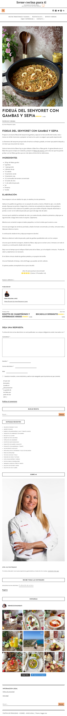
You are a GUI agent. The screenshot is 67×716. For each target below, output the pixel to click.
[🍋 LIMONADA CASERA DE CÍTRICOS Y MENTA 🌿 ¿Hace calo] (12, 641)
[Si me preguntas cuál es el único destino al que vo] (33, 641)
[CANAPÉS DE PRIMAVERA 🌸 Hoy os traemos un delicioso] (54, 662)
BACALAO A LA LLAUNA (9, 435)
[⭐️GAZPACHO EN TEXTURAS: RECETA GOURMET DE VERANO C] (54, 620)
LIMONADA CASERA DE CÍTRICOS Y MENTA (13, 463)
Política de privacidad (8, 691)
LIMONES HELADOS (8, 429)
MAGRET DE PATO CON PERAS (11, 437)
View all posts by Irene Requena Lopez (16, 301)
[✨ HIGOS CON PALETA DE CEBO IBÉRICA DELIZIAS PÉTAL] (54, 641)
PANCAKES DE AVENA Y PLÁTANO (11, 457)
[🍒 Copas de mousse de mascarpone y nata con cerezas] (12, 620)
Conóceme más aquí (53, 571)
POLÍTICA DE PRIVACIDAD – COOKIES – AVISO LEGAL (18, 713)
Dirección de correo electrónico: (10, 585)
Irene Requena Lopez (10, 124)
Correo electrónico (8, 366)
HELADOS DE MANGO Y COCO (11, 427)
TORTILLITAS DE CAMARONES (10, 440)
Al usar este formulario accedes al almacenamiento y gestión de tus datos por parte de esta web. (7, 389)
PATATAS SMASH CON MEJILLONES (12, 461)
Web (3, 371)
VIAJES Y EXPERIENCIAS (27, 19)
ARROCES (10, 280)
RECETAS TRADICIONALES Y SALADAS (18, 17)
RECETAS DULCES (37, 17)
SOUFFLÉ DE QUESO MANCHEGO (11, 442)
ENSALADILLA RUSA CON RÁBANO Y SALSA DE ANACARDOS (17, 450)
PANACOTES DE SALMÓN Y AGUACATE (13, 444)
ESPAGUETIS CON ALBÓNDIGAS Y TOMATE (13, 446)
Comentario (6, 337)
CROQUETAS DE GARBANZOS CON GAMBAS (14, 433)
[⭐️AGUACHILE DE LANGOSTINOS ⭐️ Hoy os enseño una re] (33, 662)
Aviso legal (5, 695)
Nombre (5, 361)
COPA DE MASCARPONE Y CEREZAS (12, 459)
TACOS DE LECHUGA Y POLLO (10, 455)
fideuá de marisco (39, 151)
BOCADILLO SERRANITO (50, 314)
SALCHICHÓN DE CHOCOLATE (10, 448)
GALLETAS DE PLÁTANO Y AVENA (11, 465)
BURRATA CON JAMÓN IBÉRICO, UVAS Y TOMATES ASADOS (17, 431)
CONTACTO (40, 19)
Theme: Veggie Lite (41, 713)
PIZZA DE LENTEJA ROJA (9, 452)
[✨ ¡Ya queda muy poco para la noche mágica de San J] (12, 662)
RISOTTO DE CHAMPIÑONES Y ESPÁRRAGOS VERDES (17, 314)
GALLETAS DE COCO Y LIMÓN (10, 467)
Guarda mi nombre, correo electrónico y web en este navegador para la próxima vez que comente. (32, 376)
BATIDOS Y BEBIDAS (50, 17)
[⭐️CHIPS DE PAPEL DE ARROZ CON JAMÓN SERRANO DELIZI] (33, 620)
